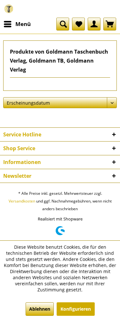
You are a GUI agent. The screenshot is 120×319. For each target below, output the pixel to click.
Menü (23, 24)
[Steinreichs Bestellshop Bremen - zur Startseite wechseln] (8, 8)
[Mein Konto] (94, 24)
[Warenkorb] (109, 24)
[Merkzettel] (78, 24)
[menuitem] (17, 24)
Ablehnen (39, 309)
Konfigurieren (75, 309)
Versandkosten (22, 201)
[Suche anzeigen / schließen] (62, 24)
